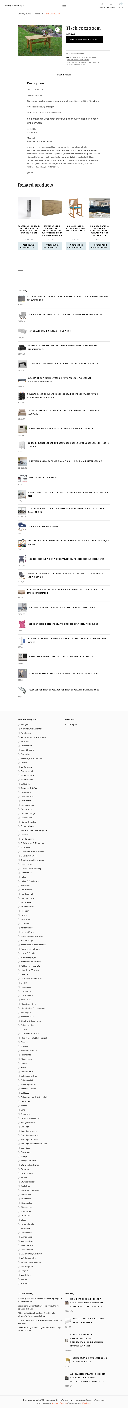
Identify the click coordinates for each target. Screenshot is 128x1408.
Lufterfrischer (27, 995)
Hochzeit (25, 911)
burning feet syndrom (78, 60)
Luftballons (26, 991)
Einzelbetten (26, 817)
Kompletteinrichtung (30, 949)
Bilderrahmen (27, 779)
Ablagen (24, 724)
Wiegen (24, 1270)
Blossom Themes (59, 1403)
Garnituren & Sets (29, 855)
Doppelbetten (27, 796)
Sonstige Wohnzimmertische (34, 1143)
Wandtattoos (27, 1241)
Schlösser (25, 1093)
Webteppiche (27, 1266)
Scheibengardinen (29, 1076)
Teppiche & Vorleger (30, 1190)
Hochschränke (27, 906)
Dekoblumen (26, 792)
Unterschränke (27, 1224)
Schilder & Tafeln (28, 1088)
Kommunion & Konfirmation (33, 944)
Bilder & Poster (28, 775)
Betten (24, 762)
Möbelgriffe (26, 1012)
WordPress (86, 1403)
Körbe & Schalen (28, 953)
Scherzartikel (27, 1080)
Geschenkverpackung (31, 868)
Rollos (23, 1067)
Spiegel (24, 1156)
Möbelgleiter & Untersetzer (33, 1008)
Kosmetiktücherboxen (31, 961)
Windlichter (26, 1275)
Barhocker (25, 754)
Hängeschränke (28, 898)
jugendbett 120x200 (76, 62)
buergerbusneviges (14, 5)
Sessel (24, 1105)
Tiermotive (26, 1194)
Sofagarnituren (28, 1122)
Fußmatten (26, 847)
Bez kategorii (27, 771)
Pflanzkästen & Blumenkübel (34, 1038)
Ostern (24, 1029)
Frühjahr (24, 834)
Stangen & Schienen (30, 1165)
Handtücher (26, 889)
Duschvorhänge (28, 813)
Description (64, 75)
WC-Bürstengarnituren (31, 1253)
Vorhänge (25, 1228)
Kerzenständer (27, 932)
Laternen (25, 974)
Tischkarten (26, 1207)
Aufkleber (25, 741)
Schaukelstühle (28, 1071)
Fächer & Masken (28, 822)
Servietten (25, 1101)
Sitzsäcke (25, 1114)
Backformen (26, 745)
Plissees (24, 1042)
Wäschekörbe (27, 1245)
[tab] (64, 75)
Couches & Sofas (29, 788)
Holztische (25, 919)
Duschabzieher (28, 805)
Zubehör (25, 1283)
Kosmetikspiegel (28, 957)
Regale (24, 1063)
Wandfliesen (26, 1232)
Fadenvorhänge (28, 826)
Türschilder (26, 1211)
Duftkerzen (26, 800)
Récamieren (26, 1059)
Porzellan (25, 1046)
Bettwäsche (26, 767)
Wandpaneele (27, 1237)
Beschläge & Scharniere (31, 758)
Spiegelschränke (28, 1160)
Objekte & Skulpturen (31, 1021)
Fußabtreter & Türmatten (32, 843)
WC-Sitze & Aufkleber (31, 1262)
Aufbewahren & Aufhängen (33, 737)
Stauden (25, 1169)
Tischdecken (26, 1203)
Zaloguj (111, 7)
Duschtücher (27, 809)
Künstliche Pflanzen (30, 970)
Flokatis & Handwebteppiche (34, 830)
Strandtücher (27, 1173)
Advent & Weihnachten (31, 728)
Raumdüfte (26, 1054)
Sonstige (25, 1126)
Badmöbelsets (27, 750)
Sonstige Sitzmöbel (29, 1135)
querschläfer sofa (76, 65)
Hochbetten (26, 902)
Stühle (24, 1177)
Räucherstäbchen (29, 1050)
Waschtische (27, 1249)
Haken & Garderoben (30, 881)
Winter (24, 1279)
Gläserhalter (26, 872)
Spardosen (26, 1152)
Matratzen (26, 999)
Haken (23, 877)
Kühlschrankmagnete (30, 966)
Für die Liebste (27, 839)
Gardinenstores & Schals (32, 851)
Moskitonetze (27, 1016)
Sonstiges (25, 1148)
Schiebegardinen (28, 1084)
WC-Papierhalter (28, 1258)
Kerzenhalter (26, 927)
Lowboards (26, 987)
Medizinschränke (28, 1004)
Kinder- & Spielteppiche (32, 936)
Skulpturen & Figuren (30, 1118)
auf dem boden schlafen (84, 57)
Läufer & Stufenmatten (31, 978)
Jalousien (25, 923)
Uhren (23, 1220)
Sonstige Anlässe (29, 1131)
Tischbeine (26, 1198)
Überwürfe (25, 1215)
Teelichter (25, 1186)
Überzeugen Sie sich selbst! (85, 39)
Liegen (24, 983)
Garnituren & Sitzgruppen (32, 860)
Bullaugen (25, 784)
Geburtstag (26, 864)
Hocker (24, 915)
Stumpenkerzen (28, 1181)
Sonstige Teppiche (29, 1139)
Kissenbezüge (27, 940)
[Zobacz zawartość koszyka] (120, 4)
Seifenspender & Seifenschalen (35, 1097)
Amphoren (26, 733)
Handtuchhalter (28, 894)
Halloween (25, 885)
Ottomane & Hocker (30, 1033)
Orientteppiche (28, 1025)
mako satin (94, 62)
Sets (23, 1110)
